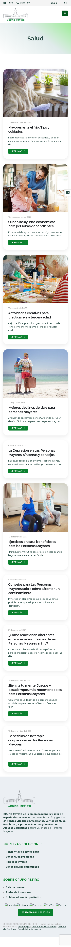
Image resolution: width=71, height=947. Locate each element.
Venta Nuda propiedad (20, 856)
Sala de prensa (15, 887)
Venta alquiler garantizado (22, 866)
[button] (65, 13)
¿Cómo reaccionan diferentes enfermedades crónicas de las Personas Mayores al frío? (32, 639)
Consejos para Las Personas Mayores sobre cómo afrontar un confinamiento (34, 588)
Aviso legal (24, 926)
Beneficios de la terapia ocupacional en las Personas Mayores (30, 740)
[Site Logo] (15, 14)
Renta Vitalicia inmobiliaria (22, 851)
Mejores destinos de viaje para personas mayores (31, 410)
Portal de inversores (18, 892)
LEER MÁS (16, 151)
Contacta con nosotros (35, 912)
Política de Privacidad (44, 926)
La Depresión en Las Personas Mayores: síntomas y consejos (31, 453)
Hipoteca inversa (16, 861)
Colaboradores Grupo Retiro (23, 897)
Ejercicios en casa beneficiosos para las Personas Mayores (32, 544)
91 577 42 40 (25, 3)
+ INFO (10, 3)
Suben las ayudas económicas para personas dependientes (31, 224)
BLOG (54, 3)
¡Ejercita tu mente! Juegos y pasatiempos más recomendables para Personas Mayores (35, 689)
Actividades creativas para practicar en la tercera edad (29, 315)
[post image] (35, 93)
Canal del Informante (29, 929)
